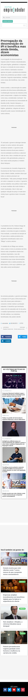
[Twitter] (9, 690)
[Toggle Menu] (24, 25)
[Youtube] (14, 690)
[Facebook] (5, 690)
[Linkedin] (18, 690)
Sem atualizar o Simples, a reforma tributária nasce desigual (12, 624)
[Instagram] (23, 690)
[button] (6, 336)
